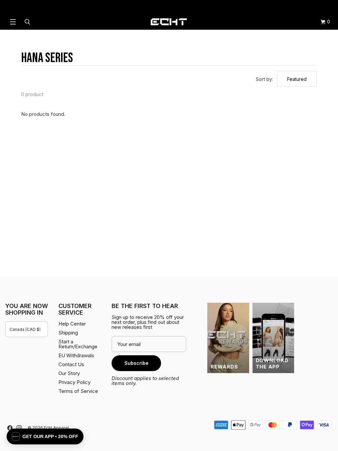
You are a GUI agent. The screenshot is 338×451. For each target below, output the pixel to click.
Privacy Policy (74, 382)
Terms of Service (78, 391)
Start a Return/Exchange (77, 344)
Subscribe (136, 363)
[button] (45, 436)
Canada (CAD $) (25, 329)
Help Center (310, 7)
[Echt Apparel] (168, 22)
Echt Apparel (56, 427)
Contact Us (71, 364)
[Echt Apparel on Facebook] (10, 428)
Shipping (277, 7)
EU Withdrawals (76, 355)
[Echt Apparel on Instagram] (19, 428)
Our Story (69, 373)
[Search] (28, 22)
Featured (297, 79)
